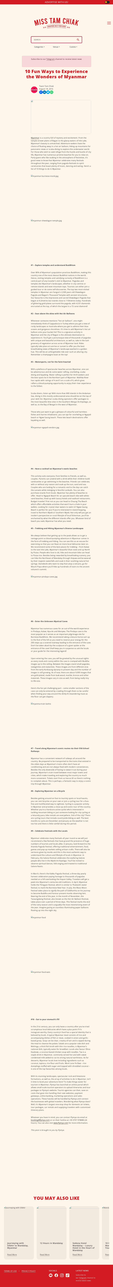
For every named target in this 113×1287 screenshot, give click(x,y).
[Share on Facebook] (41, 92)
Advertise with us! (56, 2)
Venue (55, 47)
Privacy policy (29, 1271)
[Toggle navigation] (109, 23)
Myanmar (35, 138)
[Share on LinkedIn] (44, 92)
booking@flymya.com (40, 1120)
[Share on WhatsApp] (51, 92)
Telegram (50, 59)
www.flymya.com (61, 1123)
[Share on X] (48, 92)
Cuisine (73, 47)
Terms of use (10, 1271)
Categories (38, 47)
